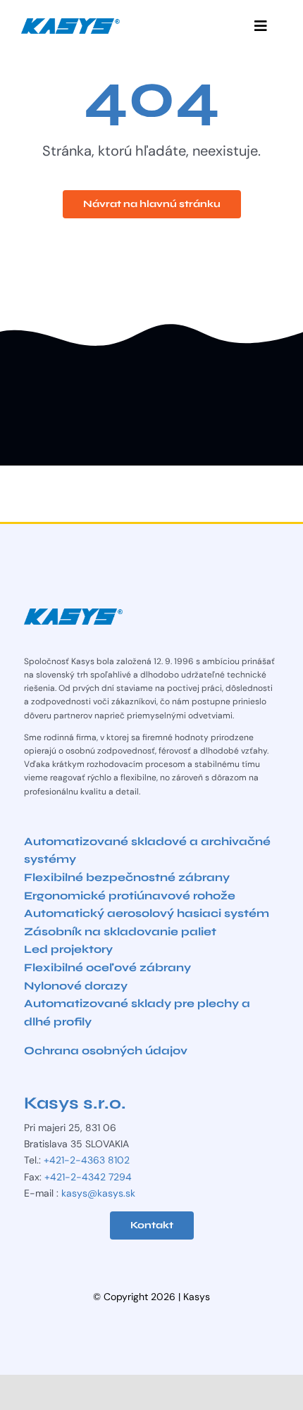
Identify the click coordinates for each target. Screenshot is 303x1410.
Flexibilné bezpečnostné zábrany (127, 877)
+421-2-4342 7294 (88, 1177)
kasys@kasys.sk (98, 1193)
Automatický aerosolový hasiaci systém (146, 913)
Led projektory (68, 949)
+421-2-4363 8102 (87, 1160)
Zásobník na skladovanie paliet (120, 931)
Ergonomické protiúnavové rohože (129, 895)
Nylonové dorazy (76, 985)
